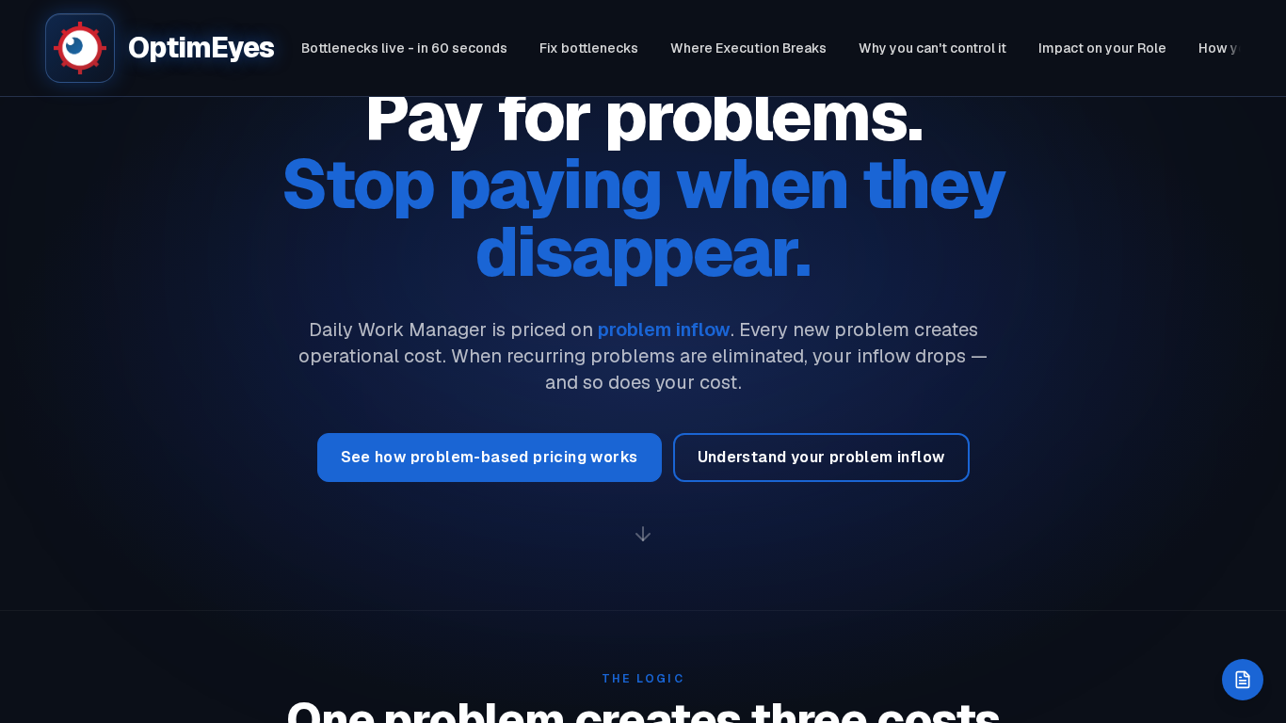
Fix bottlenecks (588, 48)
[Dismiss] (1257, 664)
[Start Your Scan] (1242, 679)
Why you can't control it (932, 48)
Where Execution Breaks (748, 48)
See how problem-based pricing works (489, 457)
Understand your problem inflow (821, 457)
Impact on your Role (1102, 48)
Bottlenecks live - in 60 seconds (404, 48)
